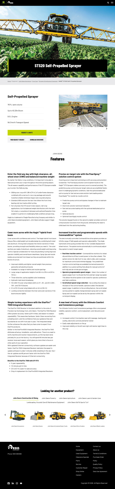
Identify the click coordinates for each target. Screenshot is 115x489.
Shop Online (80, 471)
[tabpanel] (83, 111)
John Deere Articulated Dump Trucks (57, 426)
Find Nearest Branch (17, 140)
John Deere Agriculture (25, 81)
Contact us (97, 446)
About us (96, 450)
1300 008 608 (16, 454)
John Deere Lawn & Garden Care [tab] (89, 398)
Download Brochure (36, 140)
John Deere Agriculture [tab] (67, 398)
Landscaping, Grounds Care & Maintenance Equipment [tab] (45, 402)
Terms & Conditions (99, 453)
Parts (78, 461)
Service (78, 464)
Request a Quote (27, 133)
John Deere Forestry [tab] (49, 398)
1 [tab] (81, 128)
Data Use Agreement (100, 471)
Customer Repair (82, 468)
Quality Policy (97, 464)
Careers (78, 475)
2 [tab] (84, 128)
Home (9, 81)
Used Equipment (81, 453)
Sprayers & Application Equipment (48, 81)
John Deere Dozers (38, 426)
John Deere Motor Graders (77, 426)
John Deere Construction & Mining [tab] (25, 398)
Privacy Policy (98, 468)
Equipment (80, 450)
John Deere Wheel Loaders (97, 426)
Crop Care (35, 81)
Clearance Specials (82, 457)
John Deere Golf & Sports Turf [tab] (77, 402)
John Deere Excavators (17, 426)
